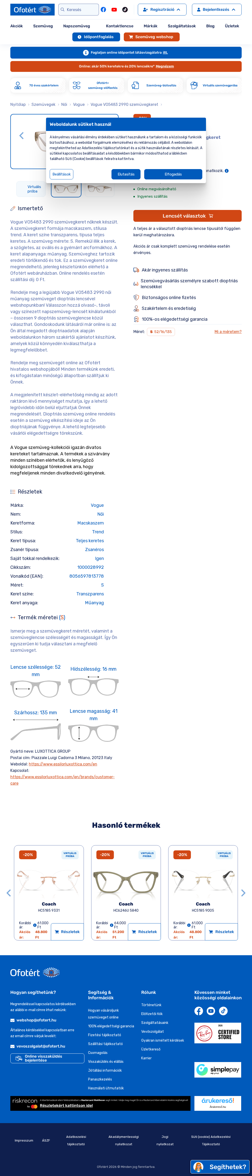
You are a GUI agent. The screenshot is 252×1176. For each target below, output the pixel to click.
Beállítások (61, 174)
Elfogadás (173, 174)
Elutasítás (126, 174)
